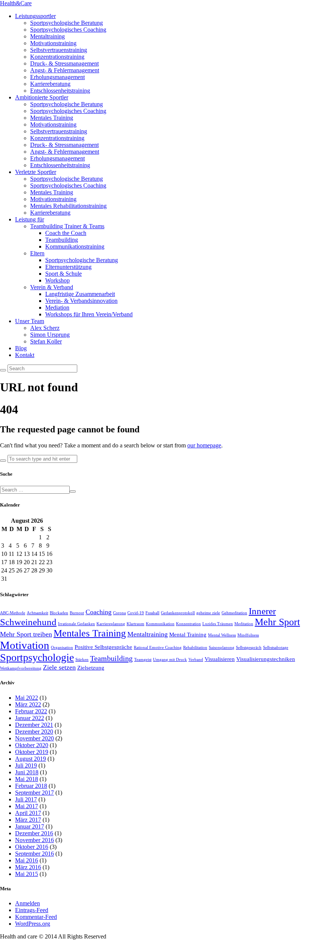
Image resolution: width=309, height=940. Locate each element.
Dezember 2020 (34, 731)
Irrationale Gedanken (76, 624)
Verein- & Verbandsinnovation (81, 301)
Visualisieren (220, 659)
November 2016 (34, 840)
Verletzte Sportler (35, 172)
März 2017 (28, 819)
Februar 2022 (31, 711)
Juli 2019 (26, 765)
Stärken (82, 660)
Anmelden (27, 903)
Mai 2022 (26, 697)
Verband (195, 660)
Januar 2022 (29, 718)
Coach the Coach (65, 233)
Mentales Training (51, 117)
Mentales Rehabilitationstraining (68, 206)
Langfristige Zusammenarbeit (80, 294)
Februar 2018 (31, 786)
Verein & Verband (51, 287)
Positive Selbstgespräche (103, 647)
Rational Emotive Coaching (158, 647)
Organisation (62, 647)
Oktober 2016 (31, 847)
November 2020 (34, 738)
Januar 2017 (29, 826)
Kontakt (24, 355)
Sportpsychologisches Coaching (68, 29)
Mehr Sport (277, 621)
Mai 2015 (26, 874)
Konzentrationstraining (57, 56)
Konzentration (188, 624)
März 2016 (28, 867)
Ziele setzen (59, 667)
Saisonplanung (221, 647)
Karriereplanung (110, 624)
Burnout (77, 613)
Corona (119, 613)
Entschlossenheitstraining (60, 90)
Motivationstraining (53, 43)
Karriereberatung (50, 84)
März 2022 (28, 704)
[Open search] (3, 370)
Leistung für (29, 219)
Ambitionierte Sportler (41, 97)
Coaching (99, 612)
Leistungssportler (35, 16)
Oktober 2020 (31, 745)
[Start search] (3, 460)
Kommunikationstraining (74, 246)
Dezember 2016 (34, 833)
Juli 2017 (26, 799)
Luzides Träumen (217, 624)
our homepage (204, 445)
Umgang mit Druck (170, 660)
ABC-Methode (12, 613)
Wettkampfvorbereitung (20, 668)
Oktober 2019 (31, 752)
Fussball (152, 613)
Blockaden (59, 613)
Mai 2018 (26, 779)
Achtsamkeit (37, 613)
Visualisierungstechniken (265, 659)
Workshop (57, 280)
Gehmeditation (234, 613)
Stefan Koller (46, 341)
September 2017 (34, 792)
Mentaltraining (47, 36)
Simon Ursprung (50, 334)
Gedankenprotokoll (178, 613)
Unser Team (29, 321)
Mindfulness (248, 635)
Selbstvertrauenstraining (58, 50)
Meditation (243, 624)
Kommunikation (160, 624)
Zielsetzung (90, 668)
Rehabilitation (195, 647)
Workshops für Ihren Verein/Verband (89, 314)
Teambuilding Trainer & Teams (67, 226)
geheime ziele (208, 613)
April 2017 (28, 813)
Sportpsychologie (37, 657)
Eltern (37, 253)
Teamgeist (142, 660)
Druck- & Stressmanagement (64, 63)
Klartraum (135, 624)
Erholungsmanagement (57, 77)
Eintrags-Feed (31, 910)
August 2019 (30, 758)
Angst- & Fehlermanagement (64, 70)
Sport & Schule (63, 273)
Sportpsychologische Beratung (66, 23)
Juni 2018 (26, 772)
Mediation (57, 307)
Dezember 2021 (34, 725)
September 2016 (34, 853)
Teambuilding (61, 240)
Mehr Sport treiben (26, 634)
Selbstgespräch (249, 647)
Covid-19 (135, 613)
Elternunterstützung (68, 267)
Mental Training (188, 635)
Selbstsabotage (275, 647)
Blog (21, 348)
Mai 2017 (26, 806)
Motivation (24, 645)
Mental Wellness (222, 635)
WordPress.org (32, 923)
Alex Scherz (45, 328)
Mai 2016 (26, 860)
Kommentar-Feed (36, 917)
